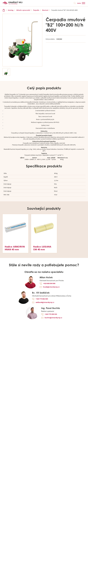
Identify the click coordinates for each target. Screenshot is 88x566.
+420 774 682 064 (42, 299)
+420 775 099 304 (51, 314)
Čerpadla (36, 10)
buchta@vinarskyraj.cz (53, 318)
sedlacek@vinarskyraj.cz (45, 302)
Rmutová (45, 10)
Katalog (10, 10)
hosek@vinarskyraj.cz (51, 287)
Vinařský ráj (3, 10)
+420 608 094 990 (49, 283)
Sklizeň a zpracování (23, 10)
